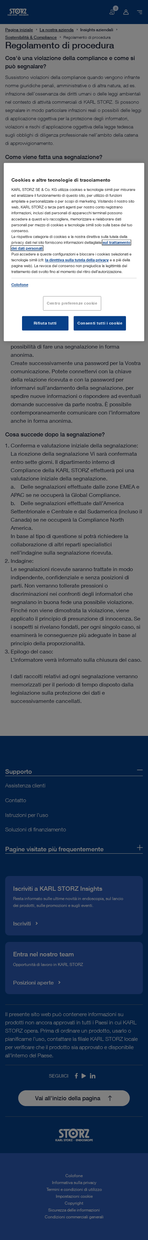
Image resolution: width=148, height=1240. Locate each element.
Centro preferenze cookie (72, 303)
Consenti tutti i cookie (99, 323)
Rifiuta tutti (45, 323)
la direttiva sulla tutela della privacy (77, 260)
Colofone (19, 285)
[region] (74, 252)
